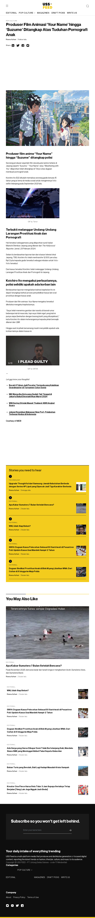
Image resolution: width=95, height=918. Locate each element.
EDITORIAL (10, 877)
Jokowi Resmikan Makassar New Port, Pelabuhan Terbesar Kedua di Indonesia (32, 413)
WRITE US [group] (72, 13)
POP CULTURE (26, 13)
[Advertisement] (47, 71)
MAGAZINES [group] (43, 13)
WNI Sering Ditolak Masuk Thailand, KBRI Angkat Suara (32, 404)
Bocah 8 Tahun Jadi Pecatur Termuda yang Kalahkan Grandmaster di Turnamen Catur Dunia (34, 386)
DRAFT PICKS (53, 877)
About (8, 897)
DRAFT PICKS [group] (58, 13)
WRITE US (65, 877)
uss (10, 379)
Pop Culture (11, 21)
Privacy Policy (19, 897)
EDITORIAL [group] (11, 13)
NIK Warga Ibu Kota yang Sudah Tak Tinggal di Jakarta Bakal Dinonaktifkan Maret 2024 (30, 395)
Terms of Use (33, 897)
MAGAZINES (39, 877)
